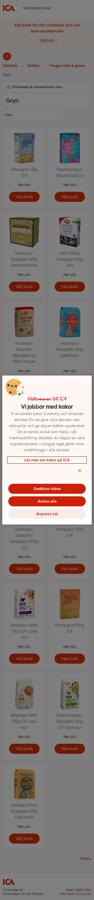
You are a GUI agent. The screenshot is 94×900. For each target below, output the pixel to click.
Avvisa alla (47, 501)
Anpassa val (47, 513)
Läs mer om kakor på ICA (47, 460)
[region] (46, 450)
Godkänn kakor (47, 488)
